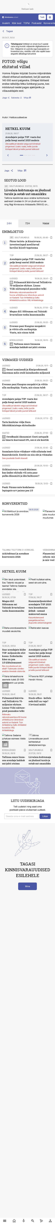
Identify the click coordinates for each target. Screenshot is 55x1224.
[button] (21, 816)
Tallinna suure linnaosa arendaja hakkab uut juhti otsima (13, 760)
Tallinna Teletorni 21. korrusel (18, 550)
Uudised (14, 278)
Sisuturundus (16, 186)
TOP (12, 255)
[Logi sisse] (50, 1221)
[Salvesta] (51, 237)
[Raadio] (23, 1221)
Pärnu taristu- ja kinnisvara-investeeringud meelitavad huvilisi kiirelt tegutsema (25, 244)
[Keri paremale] (47, 155)
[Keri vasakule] (8, 155)
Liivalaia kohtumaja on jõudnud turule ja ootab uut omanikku (27, 192)
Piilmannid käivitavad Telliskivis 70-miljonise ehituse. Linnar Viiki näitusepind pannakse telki (31, 285)
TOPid (26, 23)
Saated (5, 433)
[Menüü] (4, 1221)
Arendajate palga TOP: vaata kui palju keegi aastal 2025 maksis (41, 653)
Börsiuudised (16, 340)
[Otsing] (32, 1221)
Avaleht (6, 23)
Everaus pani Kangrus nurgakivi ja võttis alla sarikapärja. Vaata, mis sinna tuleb (28, 329)
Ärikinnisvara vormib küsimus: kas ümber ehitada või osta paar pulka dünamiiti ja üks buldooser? (20, 472)
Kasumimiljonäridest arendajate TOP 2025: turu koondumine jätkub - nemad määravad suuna (40, 607)
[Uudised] (14, 1221)
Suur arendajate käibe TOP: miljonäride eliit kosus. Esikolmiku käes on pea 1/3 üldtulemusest (14, 656)
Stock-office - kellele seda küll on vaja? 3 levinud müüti (40, 701)
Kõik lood (16, 23)
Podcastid (36, 23)
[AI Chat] (41, 1221)
